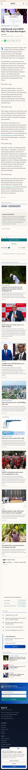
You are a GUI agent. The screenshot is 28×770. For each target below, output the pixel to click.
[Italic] (4, 237)
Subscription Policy (5, 746)
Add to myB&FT (15, 25)
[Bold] (2, 237)
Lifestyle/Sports (5, 25)
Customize (14, 763)
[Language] (23, 3)
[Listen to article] (2, 41)
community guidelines (18, 220)
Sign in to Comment (14, 239)
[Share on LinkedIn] (14, 41)
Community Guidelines (6, 744)
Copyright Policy (4, 748)
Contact (3, 731)
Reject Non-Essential (14, 760)
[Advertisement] (14, 579)
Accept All (14, 766)
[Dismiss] (25, 635)
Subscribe (14, 243)
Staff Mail (3, 733)
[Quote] (7, 237)
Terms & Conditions (5, 738)
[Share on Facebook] (11, 41)
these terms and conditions (8, 222)
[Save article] (19, 41)
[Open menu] (2, 3)
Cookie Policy (4, 742)
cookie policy (12, 757)
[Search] (26, 3)
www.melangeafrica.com (8, 135)
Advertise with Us (4, 729)
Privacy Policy (4, 740)
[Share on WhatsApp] (5, 41)
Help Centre (3, 727)
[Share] (16, 41)
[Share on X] (8, 41)
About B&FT (3, 725)
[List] (9, 237)
